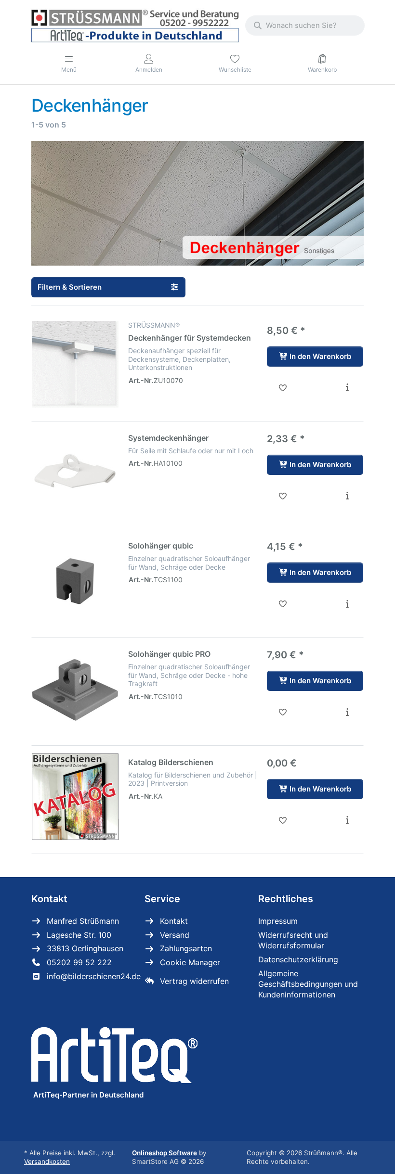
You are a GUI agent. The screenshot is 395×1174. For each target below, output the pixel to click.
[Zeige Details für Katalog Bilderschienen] (75, 796)
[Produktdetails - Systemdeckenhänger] (347, 496)
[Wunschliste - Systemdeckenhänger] (283, 496)
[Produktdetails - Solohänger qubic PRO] (347, 712)
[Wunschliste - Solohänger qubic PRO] (283, 712)
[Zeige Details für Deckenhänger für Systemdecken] (75, 364)
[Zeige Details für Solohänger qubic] (75, 580)
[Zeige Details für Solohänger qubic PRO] (75, 688)
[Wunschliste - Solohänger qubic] (283, 603)
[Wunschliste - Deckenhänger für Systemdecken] (283, 387)
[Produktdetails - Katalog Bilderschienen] (347, 820)
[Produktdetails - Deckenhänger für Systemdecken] (347, 387)
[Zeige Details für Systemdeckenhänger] (75, 472)
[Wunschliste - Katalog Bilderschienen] (283, 820)
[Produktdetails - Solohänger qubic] (347, 603)
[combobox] (305, 25)
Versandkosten (47, 1161)
